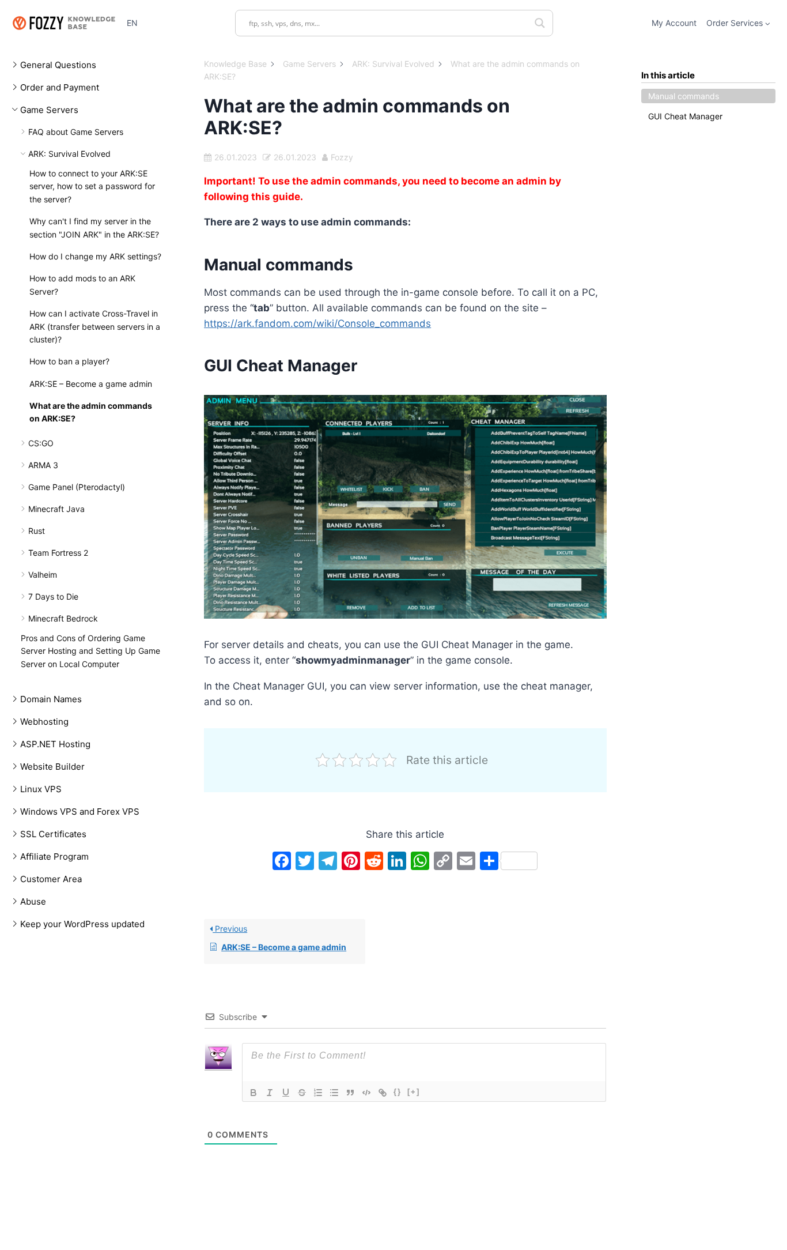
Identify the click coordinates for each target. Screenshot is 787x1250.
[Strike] (302, 1093)
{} (398, 1091)
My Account (674, 23)
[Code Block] (366, 1093)
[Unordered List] (334, 1093)
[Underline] (286, 1093)
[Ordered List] (318, 1093)
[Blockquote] (350, 1093)
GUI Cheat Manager (685, 116)
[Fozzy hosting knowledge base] (63, 22)
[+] (413, 1091)
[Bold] (253, 1093)
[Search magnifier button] (540, 23)
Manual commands (683, 96)
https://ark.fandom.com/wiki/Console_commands (317, 323)
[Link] (382, 1093)
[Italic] (270, 1093)
